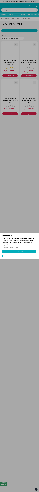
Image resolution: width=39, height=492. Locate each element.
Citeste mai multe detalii (10, 247)
